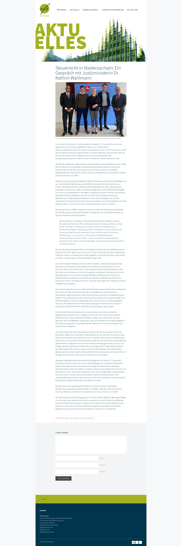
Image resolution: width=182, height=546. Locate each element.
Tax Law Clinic (132, 10)
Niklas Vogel (69, 418)
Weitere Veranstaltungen (87, 418)
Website (103, 472)
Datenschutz (50, 541)
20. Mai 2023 (59, 418)
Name (102, 458)
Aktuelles (74, 10)
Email (102, 465)
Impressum (43, 541)
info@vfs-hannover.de (47, 532)
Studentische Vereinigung (113, 10)
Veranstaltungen (90, 10)
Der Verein (61, 10)
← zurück (43, 499)
